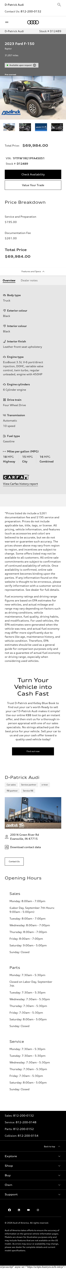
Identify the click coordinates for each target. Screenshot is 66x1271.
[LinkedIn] (19, 1210)
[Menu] (7, 22)
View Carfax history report (20, 483)
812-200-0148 (26, 1122)
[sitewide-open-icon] (59, 5)
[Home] (33, 22)
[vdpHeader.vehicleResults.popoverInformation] (34, 65)
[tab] (9, 280)
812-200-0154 (28, 1135)
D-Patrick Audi (14, 4)
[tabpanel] (33, 389)
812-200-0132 (31, 11)
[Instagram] (38, 1210)
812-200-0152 (23, 1129)
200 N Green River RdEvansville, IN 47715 (24, 836)
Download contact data (25, 847)
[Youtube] (28, 1210)
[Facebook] (9, 1210)
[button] (33, 1156)
